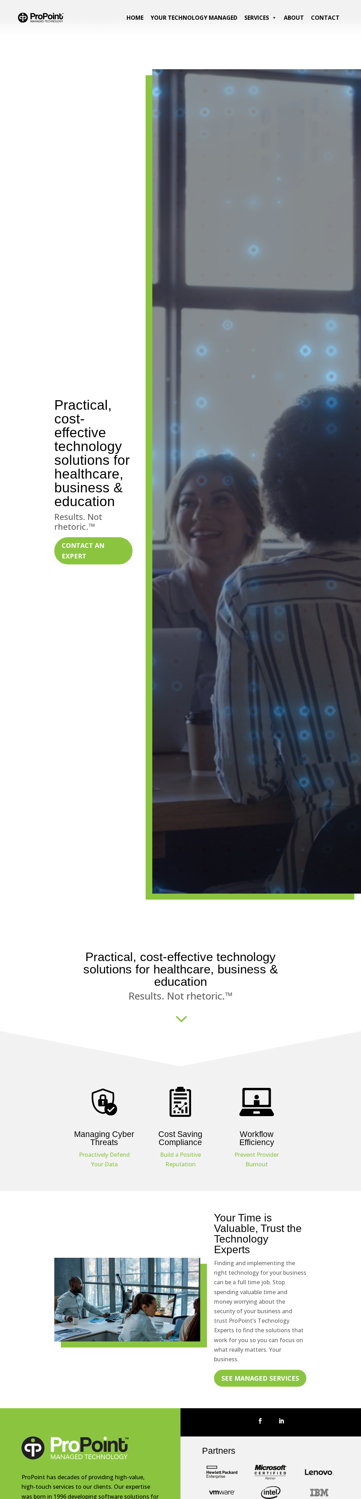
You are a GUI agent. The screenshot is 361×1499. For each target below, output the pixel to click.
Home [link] (135, 18)
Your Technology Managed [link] (194, 18)
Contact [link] (325, 18)
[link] (40, 21)
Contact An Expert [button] (83, 551)
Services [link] (256, 18)
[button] (260, 1421)
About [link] (294, 18)
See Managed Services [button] (260, 1378)
